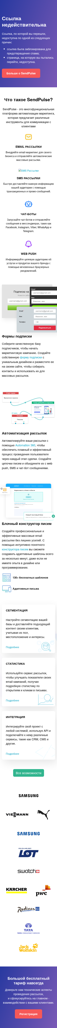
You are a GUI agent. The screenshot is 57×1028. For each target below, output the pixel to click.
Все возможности (28, 773)
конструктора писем (15, 549)
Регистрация (28, 1014)
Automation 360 (25, 445)
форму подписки (31, 357)
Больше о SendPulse (21, 73)
